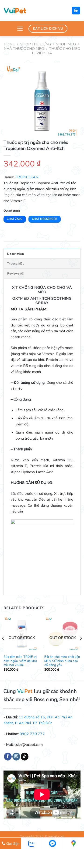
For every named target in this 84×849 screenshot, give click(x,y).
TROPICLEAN (26, 177)
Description (15, 254)
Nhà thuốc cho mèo (24, 48)
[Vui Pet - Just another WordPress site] (15, 10)
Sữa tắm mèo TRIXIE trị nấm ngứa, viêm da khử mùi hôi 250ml (20, 661)
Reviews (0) (15, 274)
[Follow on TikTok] (24, 757)
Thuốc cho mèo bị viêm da (56, 51)
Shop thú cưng (35, 44)
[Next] (80, 647)
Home (9, 44)
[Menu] (20, 28)
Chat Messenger (44, 219)
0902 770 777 (32, 734)
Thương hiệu (15, 263)
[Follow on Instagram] (16, 757)
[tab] (42, 253)
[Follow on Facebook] (8, 757)
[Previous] (3, 647)
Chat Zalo (14, 219)
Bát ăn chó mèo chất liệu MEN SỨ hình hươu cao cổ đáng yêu (62, 661)
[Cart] (76, 10)
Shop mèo (66, 44)
